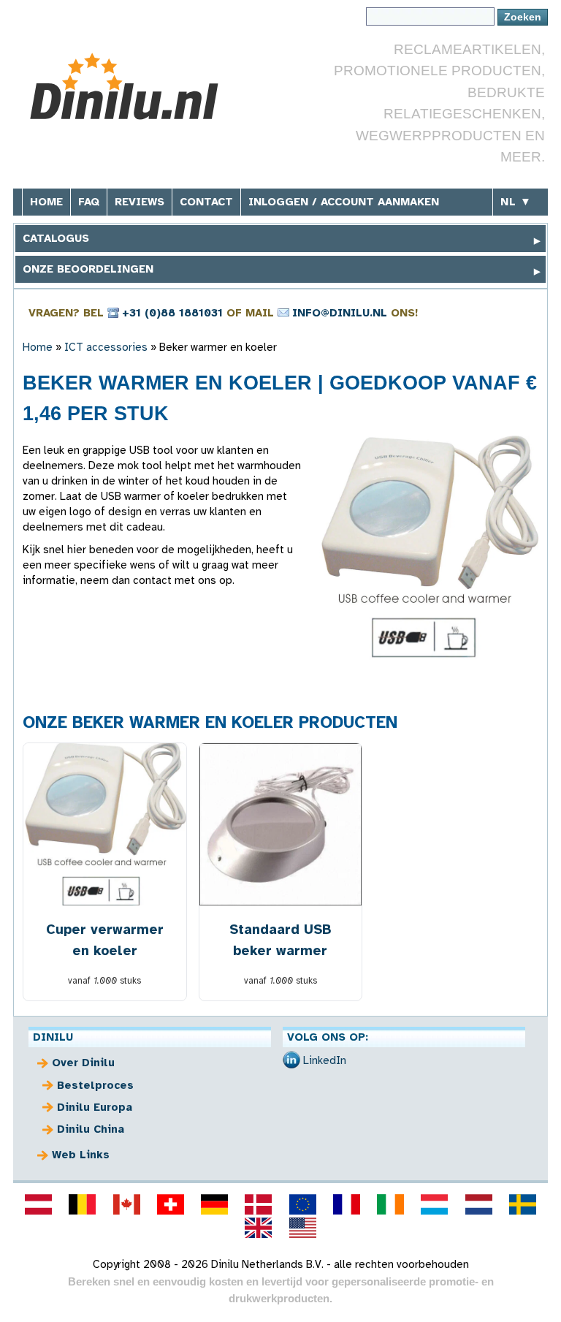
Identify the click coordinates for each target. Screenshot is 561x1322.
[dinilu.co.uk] (258, 1227)
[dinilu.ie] (390, 1204)
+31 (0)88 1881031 (172, 312)
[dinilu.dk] (258, 1204)
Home (46, 201)
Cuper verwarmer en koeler (105, 940)
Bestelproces (95, 1085)
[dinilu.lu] (434, 1204)
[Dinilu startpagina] (131, 87)
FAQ (88, 201)
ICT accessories (106, 347)
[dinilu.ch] (170, 1204)
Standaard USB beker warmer (280, 940)
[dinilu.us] (302, 1227)
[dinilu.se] (522, 1204)
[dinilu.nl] (478, 1204)
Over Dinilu (83, 1062)
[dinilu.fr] (346, 1204)
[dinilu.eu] (302, 1204)
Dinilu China (90, 1129)
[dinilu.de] (214, 1204)
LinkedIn (324, 1060)
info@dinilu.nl (339, 312)
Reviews (139, 201)
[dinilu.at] (38, 1204)
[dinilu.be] (82, 1204)
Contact (206, 201)
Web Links (81, 1154)
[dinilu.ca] (126, 1204)
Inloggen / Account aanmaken (343, 201)
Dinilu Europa (94, 1107)
